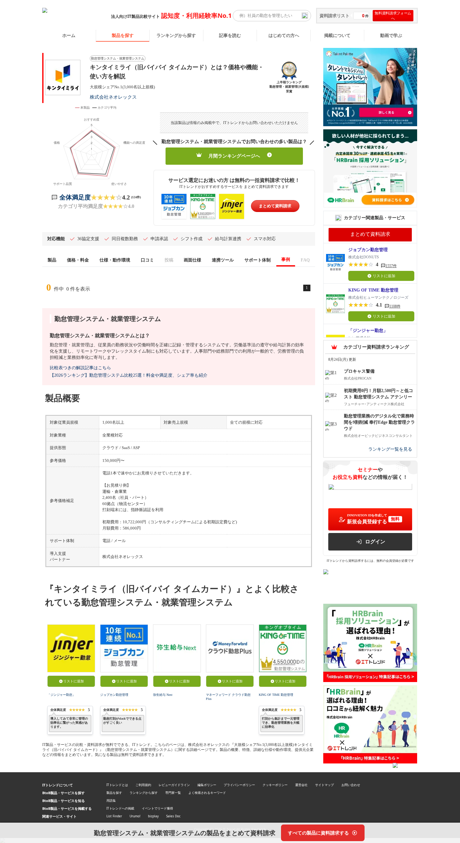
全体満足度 (75, 197)
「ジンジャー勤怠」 (61, 694)
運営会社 (301, 785)
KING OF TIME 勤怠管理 (276, 694)
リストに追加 (73, 681)
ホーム (68, 35)
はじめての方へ (283, 35)
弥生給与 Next (162, 694)
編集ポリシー (206, 785)
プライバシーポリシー (239, 785)
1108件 (395, 306)
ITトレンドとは (117, 785)
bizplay (153, 816)
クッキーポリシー (275, 785)
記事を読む (230, 35)
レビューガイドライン (174, 785)
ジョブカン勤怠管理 (114, 694)
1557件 (391, 266)
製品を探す (123, 35)
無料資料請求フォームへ (393, 16)
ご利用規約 (143, 785)
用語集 (111, 800)
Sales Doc (173, 816)
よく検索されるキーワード (207, 792)
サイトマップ (324, 785)
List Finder (114, 816)
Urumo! (135, 816)
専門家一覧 (173, 792)
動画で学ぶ (391, 35)
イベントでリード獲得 (157, 808)
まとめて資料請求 (275, 206)
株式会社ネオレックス (113, 97)
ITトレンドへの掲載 (120, 808)
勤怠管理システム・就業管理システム (117, 58)
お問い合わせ (350, 785)
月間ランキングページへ (234, 155)
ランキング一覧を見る (390, 449)
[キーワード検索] (305, 16)
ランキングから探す (176, 35)
